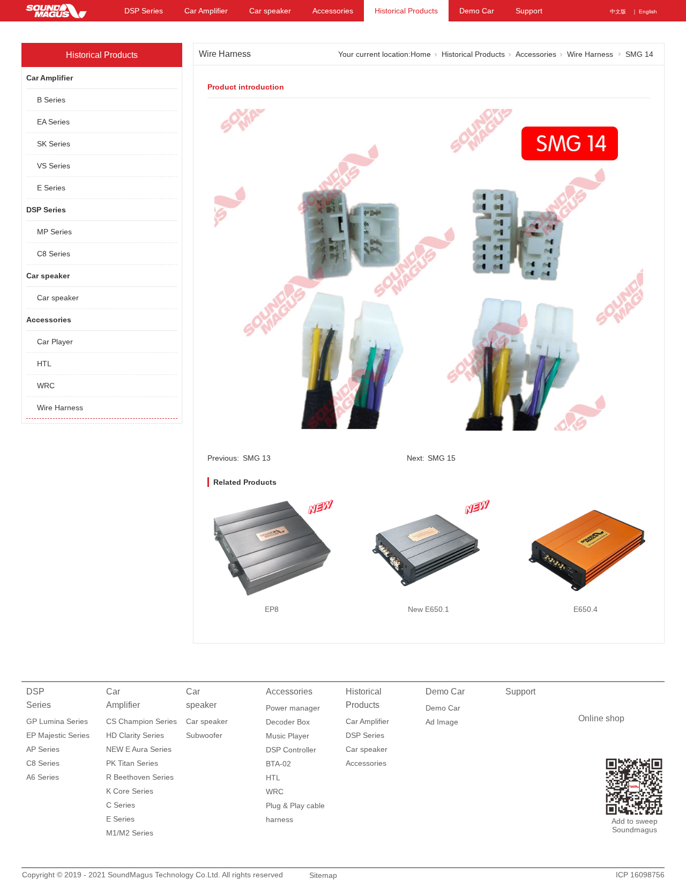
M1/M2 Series (129, 833)
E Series (51, 187)
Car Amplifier (206, 10)
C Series (120, 805)
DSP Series (143, 10)
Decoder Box (288, 722)
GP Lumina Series (57, 721)
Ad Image (442, 722)
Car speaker (270, 10)
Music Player (287, 735)
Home (421, 54)
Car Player (55, 341)
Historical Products (406, 10)
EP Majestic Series (58, 735)
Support (529, 10)
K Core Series (129, 791)
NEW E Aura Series (139, 749)
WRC (46, 385)
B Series (51, 99)
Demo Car (476, 10)
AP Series (42, 749)
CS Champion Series (141, 721)
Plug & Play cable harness (295, 806)
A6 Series (42, 777)
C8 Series (53, 253)
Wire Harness (60, 407)
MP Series (54, 231)
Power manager (293, 708)
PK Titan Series (132, 763)
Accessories (332, 10)
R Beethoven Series (140, 777)
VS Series (53, 165)
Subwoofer (204, 735)
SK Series (53, 143)
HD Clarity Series (135, 735)
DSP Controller (291, 749)
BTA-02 (278, 763)
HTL (44, 363)
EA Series (53, 121)
